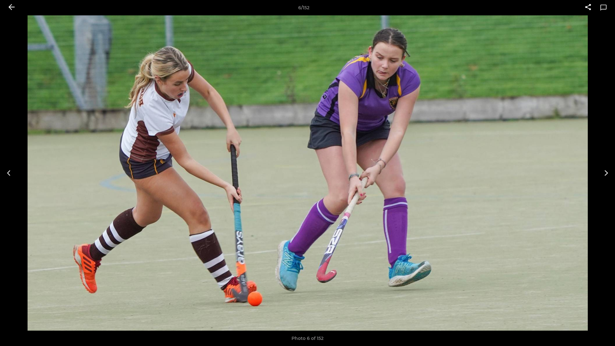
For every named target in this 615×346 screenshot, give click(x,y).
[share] (588, 7)
